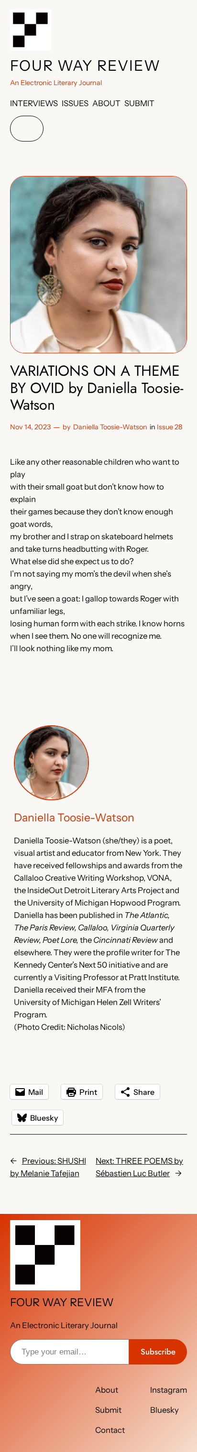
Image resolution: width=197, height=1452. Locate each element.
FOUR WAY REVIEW (85, 65)
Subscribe (158, 1351)
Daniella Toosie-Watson (110, 427)
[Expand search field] (27, 129)
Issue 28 (169, 427)
